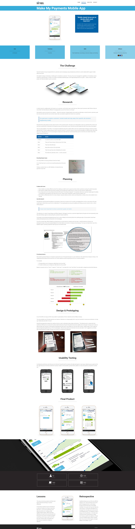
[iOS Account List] (67, 405)
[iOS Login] (46, 405)
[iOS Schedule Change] (88, 405)
